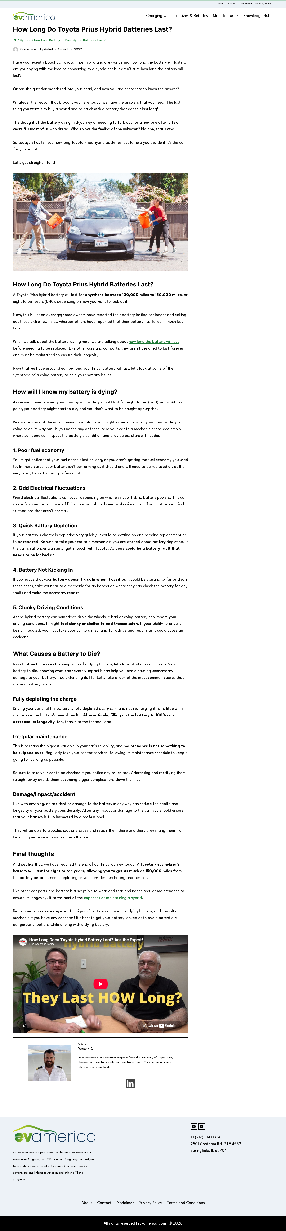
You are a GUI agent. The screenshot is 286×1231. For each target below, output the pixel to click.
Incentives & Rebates (189, 16)
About (219, 4)
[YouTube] (194, 1126)
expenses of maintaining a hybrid (113, 898)
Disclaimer (246, 4)
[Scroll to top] (276, 1051)
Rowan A (30, 49)
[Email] (201, 1126)
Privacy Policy (263, 4)
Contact (232, 4)
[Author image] (15, 49)
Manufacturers (226, 16)
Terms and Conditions (186, 1203)
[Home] (15, 40)
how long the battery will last (154, 342)
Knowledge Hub (257, 16)
